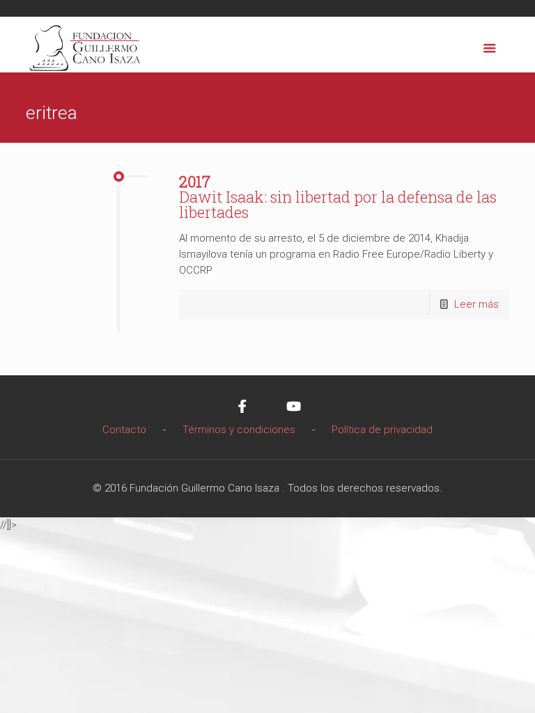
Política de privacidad (382, 429)
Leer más (476, 304)
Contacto (124, 429)
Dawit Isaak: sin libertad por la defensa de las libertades (338, 196)
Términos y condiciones (239, 429)
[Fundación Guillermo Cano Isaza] (85, 44)
